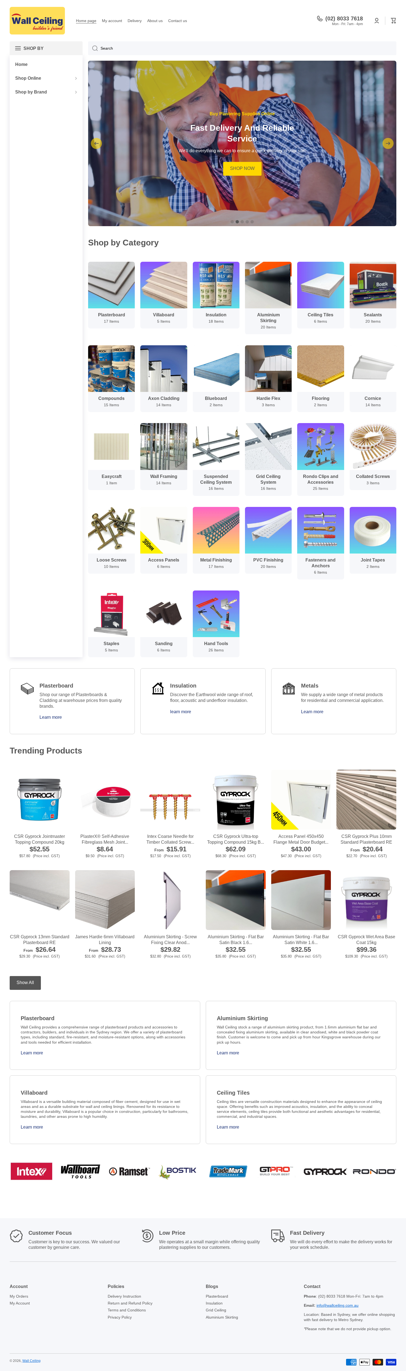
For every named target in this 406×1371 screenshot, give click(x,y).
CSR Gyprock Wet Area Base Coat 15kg (366, 939)
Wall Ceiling (31, 1361)
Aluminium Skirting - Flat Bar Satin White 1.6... (301, 939)
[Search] (93, 48)
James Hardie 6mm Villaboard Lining (105, 939)
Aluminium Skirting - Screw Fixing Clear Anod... (170, 939)
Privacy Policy (120, 1317)
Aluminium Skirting (222, 1317)
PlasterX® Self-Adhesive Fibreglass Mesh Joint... (104, 839)
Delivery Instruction (124, 1296)
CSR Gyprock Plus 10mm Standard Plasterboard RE (366, 839)
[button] (393, 20)
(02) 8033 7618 (344, 18)
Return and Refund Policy (130, 1303)
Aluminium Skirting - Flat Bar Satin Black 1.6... (236, 939)
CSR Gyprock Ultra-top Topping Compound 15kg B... (235, 839)
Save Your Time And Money (242, 130)
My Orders (19, 1296)
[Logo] (37, 20)
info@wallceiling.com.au (337, 1305)
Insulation (214, 1303)
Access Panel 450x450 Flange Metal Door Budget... (300, 839)
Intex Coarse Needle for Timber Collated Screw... (170, 839)
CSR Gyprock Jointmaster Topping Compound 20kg (39, 839)
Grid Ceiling (216, 1310)
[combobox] (242, 48)
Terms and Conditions (127, 1310)
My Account (20, 1303)
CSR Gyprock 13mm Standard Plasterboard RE (39, 939)
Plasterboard (217, 1296)
